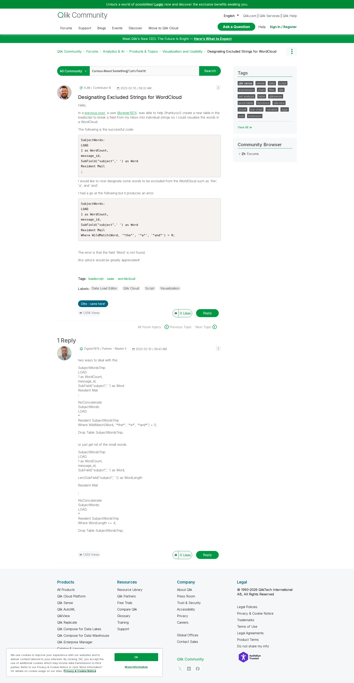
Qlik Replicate (67, 622)
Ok (136, 657)
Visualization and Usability (182, 51)
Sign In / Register (283, 27)
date (272, 83)
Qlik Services (270, 16)
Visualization (169, 288)
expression (246, 90)
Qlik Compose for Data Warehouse (83, 635)
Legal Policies (247, 607)
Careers (182, 622)
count (242, 109)
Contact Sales (187, 642)
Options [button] (292, 51)
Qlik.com (249, 16)
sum (241, 116)
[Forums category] (240, 153)
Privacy (182, 616)
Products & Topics (143, 51)
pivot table (246, 103)
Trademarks (245, 620)
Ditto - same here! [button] (93, 303)
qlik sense (245, 83)
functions (263, 103)
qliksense (275, 96)
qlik (281, 90)
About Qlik (184, 590)
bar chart (256, 109)
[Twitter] (180, 669)
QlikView (63, 616)
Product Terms (248, 640)
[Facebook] (198, 669)
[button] (218, 87)
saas (110, 279)
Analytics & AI (114, 51)
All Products (66, 590)
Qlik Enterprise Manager (74, 642)
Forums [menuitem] (66, 28)
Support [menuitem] (84, 28)
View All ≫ (245, 127)
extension (254, 116)
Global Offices (187, 635)
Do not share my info (253, 646)
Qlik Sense (65, 603)
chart (261, 90)
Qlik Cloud (131, 288)
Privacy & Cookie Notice (255, 613)
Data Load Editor (104, 288)
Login (158, 4)
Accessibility (186, 609)
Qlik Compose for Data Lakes (79, 629)
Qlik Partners (126, 596)
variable (272, 109)
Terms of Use (247, 626)
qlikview (279, 103)
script (282, 83)
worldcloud (126, 279)
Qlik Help (290, 16)
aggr (284, 109)
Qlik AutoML (66, 609)
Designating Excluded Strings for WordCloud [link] (241, 51)
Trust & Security (189, 603)
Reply (207, 313)
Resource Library (129, 590)
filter (272, 90)
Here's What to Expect (213, 39)
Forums (92, 51)
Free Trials (124, 603)
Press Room (186, 596)
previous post (95, 113)
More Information (136, 666)
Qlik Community (69, 51)
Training (123, 622)
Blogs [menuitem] (101, 28)
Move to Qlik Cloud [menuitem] (163, 28)
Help (262, 27)
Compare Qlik (127, 609)
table (261, 96)
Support (123, 629)
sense (260, 83)
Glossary (123, 616)
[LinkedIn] (189, 669)
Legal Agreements (250, 633)
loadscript (95, 279)
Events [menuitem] (117, 28)
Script (149, 288)
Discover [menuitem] (135, 28)
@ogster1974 (127, 113)
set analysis (246, 96)
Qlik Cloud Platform (71, 596)
